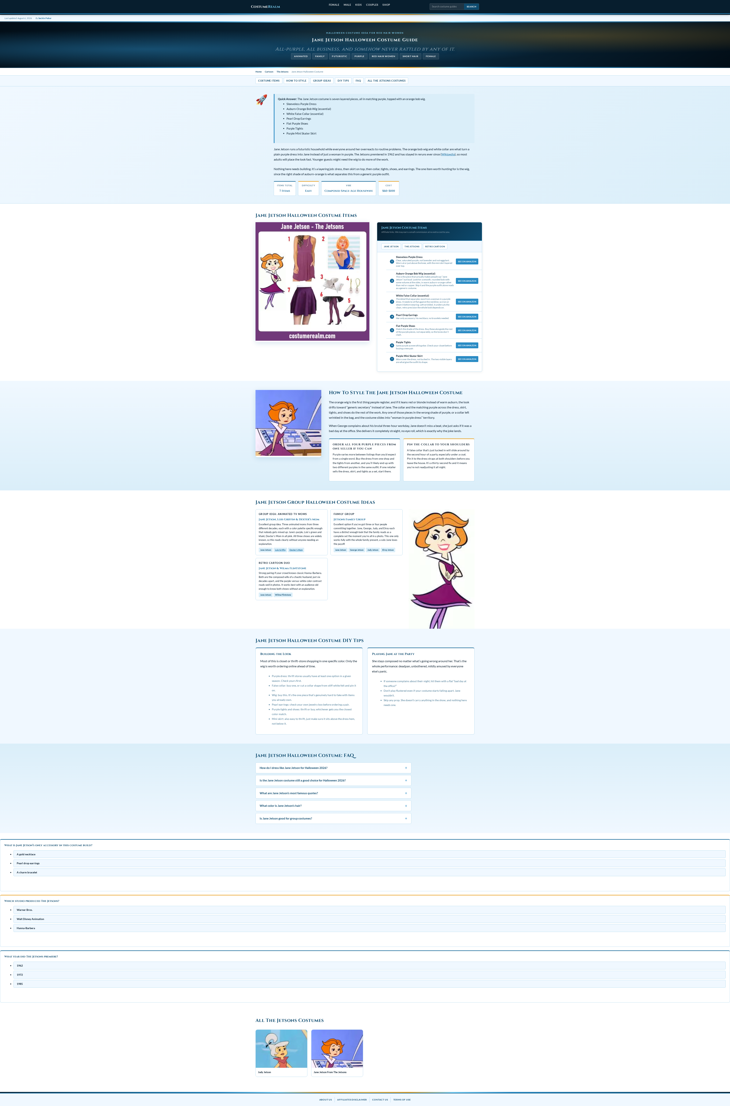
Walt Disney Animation (30, 919)
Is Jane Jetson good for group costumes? (333, 818)
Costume (265, 6)
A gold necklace (26, 854)
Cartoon (269, 71)
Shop (386, 4)
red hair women (383, 56)
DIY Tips (343, 80)
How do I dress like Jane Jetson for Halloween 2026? (333, 767)
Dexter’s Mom (296, 550)
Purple (359, 56)
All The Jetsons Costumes (386, 80)
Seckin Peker (45, 18)
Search (471, 6)
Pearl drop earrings (28, 863)
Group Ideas (322, 80)
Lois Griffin (280, 550)
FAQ (358, 80)
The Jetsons (282, 71)
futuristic (339, 56)
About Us (325, 1099)
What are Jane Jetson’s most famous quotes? (333, 793)
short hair (410, 56)
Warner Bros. (25, 909)
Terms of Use (402, 1099)
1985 (20, 983)
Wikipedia (448, 154)
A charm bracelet (27, 872)
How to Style (296, 80)
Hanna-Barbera (26, 928)
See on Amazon (467, 261)
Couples (372, 4)
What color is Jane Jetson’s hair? (333, 805)
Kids (358, 4)
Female (334, 4)
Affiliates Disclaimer (352, 1099)
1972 (20, 974)
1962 (20, 965)
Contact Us (380, 1099)
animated (301, 56)
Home (259, 71)
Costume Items (269, 80)
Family (320, 56)
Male (347, 4)
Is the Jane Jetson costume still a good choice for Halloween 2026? (333, 780)
